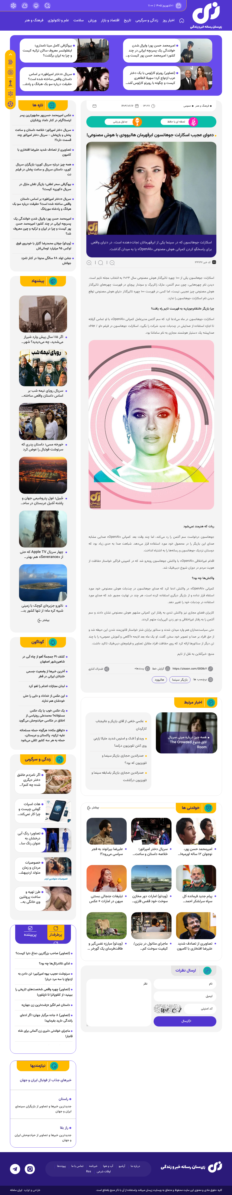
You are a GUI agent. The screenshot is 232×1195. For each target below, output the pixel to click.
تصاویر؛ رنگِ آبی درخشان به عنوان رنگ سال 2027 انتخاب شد (29, 838)
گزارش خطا (158, 669)
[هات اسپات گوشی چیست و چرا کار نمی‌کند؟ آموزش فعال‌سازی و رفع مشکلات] (52, 811)
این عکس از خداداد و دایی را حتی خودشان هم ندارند (44, 699)
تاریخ (127, 20)
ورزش (92, 20)
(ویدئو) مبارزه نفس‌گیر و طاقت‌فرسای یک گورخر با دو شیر (105, 946)
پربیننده (30, 935)
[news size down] (112, 262)
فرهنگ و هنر (34, 20)
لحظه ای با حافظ (176, 122)
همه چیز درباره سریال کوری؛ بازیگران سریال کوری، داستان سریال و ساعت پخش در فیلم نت (43, 169)
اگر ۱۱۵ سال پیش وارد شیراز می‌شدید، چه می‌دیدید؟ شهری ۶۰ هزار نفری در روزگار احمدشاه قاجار (42, 340)
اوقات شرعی (104, 1171)
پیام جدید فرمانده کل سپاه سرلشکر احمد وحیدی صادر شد (197, 899)
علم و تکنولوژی (58, 20)
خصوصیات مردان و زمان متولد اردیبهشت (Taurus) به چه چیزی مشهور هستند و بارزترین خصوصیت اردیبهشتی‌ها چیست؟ (28, 867)
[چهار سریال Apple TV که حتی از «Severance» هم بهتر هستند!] (43, 529)
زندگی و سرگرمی (146, 20)
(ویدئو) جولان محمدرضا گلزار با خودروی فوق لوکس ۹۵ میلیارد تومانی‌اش (43, 246)
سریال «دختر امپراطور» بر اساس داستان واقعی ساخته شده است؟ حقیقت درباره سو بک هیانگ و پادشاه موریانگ (47, 79)
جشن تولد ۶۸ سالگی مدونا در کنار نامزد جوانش (46, 261)
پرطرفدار (55, 935)
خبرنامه (93, 1166)
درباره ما (135, 1166)
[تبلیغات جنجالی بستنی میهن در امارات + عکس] (107, 878)
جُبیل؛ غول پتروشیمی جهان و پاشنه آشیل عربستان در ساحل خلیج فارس (42, 501)
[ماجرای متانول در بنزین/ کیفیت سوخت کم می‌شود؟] (151, 925)
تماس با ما (77, 1166)
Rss (88, 1171)
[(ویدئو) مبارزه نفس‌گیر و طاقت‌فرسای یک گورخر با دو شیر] (107, 925)
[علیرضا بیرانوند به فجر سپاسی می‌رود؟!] (107, 831)
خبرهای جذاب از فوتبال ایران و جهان (45, 1080)
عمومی (187, 106)
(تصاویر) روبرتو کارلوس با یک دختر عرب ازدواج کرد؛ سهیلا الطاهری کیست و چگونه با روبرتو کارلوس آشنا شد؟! (151, 78)
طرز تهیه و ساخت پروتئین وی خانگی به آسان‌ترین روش (29, 897)
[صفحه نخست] (182, 20)
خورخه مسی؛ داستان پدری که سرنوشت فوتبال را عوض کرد (42, 447)
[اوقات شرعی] (36, 5)
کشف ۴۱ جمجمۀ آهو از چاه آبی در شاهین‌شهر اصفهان (43, 659)
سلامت (78, 20)
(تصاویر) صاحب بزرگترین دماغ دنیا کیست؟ (43, 953)
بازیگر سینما (180, 679)
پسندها (140, 669)
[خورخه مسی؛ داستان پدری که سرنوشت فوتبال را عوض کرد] (43, 421)
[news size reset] (100, 262)
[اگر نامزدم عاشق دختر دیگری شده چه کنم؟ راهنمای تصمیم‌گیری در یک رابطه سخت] (52, 782)
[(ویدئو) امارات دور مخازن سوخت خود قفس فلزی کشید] (151, 878)
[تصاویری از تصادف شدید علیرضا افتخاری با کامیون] (196, 925)
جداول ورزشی (120, 122)
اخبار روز (168, 20)
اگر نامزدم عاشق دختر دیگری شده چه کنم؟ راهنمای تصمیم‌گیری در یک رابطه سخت (28, 780)
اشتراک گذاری (96, 669)
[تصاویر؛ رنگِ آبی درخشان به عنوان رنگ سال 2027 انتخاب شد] (52, 840)
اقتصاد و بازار (110, 20)
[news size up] (89, 262)
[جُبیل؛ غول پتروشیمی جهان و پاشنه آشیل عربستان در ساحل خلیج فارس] (43, 475)
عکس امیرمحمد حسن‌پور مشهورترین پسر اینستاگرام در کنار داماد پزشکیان (45, 118)
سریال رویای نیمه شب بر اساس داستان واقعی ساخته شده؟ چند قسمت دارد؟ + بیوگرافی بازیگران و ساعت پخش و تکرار (43, 393)
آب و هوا (108, 1166)
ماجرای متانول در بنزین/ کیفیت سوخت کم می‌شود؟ (150, 946)
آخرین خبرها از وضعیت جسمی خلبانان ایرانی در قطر (45, 674)
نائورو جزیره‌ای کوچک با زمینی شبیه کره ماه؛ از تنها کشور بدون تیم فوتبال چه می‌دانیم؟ (41, 608)
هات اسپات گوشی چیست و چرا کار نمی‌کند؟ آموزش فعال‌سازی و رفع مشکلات (28, 809)
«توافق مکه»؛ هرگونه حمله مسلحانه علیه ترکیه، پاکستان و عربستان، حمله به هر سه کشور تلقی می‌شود (42, 735)
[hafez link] (13, 5)
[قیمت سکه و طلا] (10, 62)
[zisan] (206, 15)
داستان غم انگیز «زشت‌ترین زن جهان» (46, 1005)
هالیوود (159, 679)
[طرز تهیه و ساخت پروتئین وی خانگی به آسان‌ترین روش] (52, 899)
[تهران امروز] (10, 83)
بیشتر (95, 807)
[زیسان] (191, 1167)
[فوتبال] (10, 105)
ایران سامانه (16, 1190)
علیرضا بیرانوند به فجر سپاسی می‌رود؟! (107, 852)
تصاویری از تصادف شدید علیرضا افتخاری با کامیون (194, 946)
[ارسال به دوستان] (94, 106)
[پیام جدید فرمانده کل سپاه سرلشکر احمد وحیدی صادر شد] (196, 878)
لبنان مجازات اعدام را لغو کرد (47, 686)
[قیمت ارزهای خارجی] (10, 72)
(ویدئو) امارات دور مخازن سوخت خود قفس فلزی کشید (150, 899)
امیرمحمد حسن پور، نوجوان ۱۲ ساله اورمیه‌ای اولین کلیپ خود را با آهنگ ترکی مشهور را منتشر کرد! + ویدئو (195, 852)
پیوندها (61, 1166)
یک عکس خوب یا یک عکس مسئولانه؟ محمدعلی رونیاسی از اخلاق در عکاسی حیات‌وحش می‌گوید (42, 715)
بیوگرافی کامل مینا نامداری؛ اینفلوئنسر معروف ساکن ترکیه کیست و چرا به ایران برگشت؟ (47, 50)
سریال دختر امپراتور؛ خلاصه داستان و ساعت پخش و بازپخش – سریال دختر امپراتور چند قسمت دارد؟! (150, 852)
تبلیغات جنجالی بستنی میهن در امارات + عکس (106, 899)
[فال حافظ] (10, 93)
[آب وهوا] (24, 5)
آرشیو (122, 1166)
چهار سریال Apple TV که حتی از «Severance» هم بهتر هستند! (41, 555)
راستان (63, 1099)
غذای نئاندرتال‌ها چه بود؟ (54, 963)
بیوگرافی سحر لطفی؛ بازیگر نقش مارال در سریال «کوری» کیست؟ (45, 187)
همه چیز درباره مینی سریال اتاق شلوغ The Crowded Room (187, 742)
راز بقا (64, 1128)
